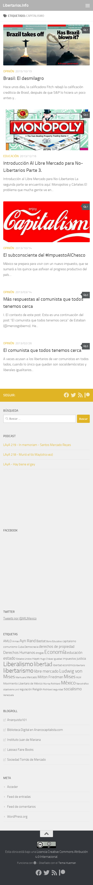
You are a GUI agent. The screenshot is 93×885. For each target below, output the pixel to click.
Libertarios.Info (15, 5)
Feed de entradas (19, 797)
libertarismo (18, 670)
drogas (40, 652)
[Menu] (87, 5)
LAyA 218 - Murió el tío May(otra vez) (28, 455)
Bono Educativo (54, 641)
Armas (15, 641)
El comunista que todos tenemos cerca (42, 350)
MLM (78, 677)
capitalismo (69, 641)
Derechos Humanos (19, 652)
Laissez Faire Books (20, 750)
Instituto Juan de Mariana (24, 740)
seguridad (58, 689)
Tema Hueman (67, 862)
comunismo (10, 646)
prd (17, 689)
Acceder (12, 787)
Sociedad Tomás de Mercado (26, 760)
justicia (81, 659)
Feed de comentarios (21, 807)
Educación (11, 156)
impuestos (69, 659)
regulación (25, 689)
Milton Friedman (50, 677)
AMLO (7, 641)
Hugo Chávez (46, 658)
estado (9, 658)
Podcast (9, 436)
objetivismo (9, 689)
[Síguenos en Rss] (80, 395)
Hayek (36, 658)
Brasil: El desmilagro (23, 78)
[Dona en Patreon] (87, 395)
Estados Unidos (24, 658)
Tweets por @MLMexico (20, 618)
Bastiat (41, 641)
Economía (55, 652)
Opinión (8, 71)
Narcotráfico (82, 683)
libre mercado (46, 671)
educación (74, 653)
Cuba (21, 646)
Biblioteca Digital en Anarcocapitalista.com (35, 730)
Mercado (32, 677)
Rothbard (48, 689)
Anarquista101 (17, 720)
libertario (80, 665)
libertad (43, 664)
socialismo (73, 689)
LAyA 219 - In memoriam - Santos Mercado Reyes (37, 445)
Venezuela (8, 695)
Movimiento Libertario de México (23, 683)
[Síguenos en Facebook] (66, 395)
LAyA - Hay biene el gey (19, 464)
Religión (37, 689)
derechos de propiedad (56, 647)
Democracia (31, 646)
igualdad (58, 658)
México (68, 683)
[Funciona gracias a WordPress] (35, 862)
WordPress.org (17, 817)
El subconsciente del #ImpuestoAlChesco (44, 255)
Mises (69, 677)
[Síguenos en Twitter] (73, 395)
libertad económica (64, 665)
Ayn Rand (27, 640)
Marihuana (21, 677)
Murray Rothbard (51, 683)
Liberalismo (18, 664)
